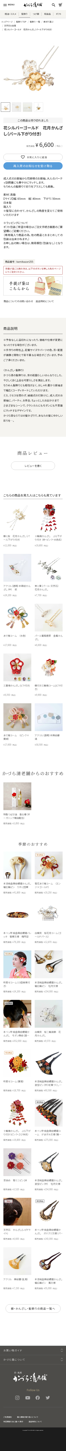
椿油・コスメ (10, 13)
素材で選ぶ (48, 21)
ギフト (58, 13)
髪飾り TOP (21, 21)
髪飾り (24, 13)
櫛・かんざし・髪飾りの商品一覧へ (33, 1308)
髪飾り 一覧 (35, 21)
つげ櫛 (36, 13)
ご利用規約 (7, 1417)
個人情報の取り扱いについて (27, 1417)
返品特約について (45, 301)
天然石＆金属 (10, 25)
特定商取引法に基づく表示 (13, 1421)
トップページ (7, 21)
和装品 (47, 13)
